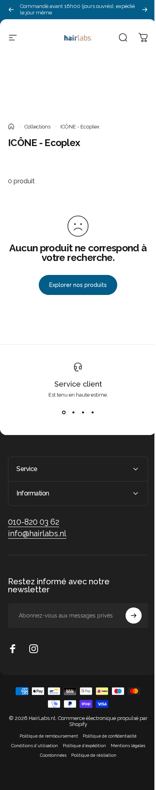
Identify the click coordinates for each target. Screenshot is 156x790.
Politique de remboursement (46, 736)
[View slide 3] (83, 412)
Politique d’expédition (81, 745)
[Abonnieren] (128, 616)
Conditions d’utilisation (31, 745)
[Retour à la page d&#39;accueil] (11, 126)
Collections (37, 127)
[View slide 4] (92, 412)
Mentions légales (125, 745)
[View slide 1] (63, 412)
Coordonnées (50, 755)
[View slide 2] (73, 412)
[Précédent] (11, 9)
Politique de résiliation (90, 755)
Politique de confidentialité (107, 736)
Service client (78, 384)
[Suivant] (145, 9)
